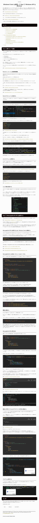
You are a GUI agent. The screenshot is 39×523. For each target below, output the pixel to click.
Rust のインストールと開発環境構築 (11, 29)
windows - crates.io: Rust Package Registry (11, 19)
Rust (4, 506)
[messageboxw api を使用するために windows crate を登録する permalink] (0, 229)
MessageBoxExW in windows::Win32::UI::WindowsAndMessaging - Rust (16, 250)
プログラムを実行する (9, 43)
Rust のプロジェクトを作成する (11, 30)
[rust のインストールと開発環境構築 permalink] (0, 70)
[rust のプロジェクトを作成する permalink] (0, 95)
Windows (10, 506)
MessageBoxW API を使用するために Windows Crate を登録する (16, 36)
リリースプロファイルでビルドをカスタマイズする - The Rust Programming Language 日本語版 (19, 169)
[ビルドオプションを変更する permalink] (0, 158)
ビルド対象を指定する (9, 33)
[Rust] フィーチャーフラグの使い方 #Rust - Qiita (12, 246)
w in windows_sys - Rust (8, 427)
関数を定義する (8, 39)
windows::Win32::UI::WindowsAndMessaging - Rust (13, 248)
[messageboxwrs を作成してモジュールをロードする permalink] (0, 253)
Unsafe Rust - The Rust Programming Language (12, 376)
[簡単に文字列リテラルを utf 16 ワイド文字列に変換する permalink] (0, 408)
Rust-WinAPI (17, 506)
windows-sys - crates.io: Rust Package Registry (12, 15)
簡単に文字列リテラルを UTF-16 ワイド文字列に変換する (15, 42)
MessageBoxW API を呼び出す (11, 40)
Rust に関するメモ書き (7, 27)
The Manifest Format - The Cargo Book (11, 130)
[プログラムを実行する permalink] (0, 478)
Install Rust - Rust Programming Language (11, 87)
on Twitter (8, 513)
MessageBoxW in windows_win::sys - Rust (11, 389)
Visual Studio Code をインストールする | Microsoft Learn (13, 92)
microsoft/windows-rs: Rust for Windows (11, 11)
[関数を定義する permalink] (0, 309)
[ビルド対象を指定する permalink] (0, 185)
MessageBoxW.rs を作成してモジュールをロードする (14, 37)
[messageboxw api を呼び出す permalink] (0, 330)
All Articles (19, 1)
